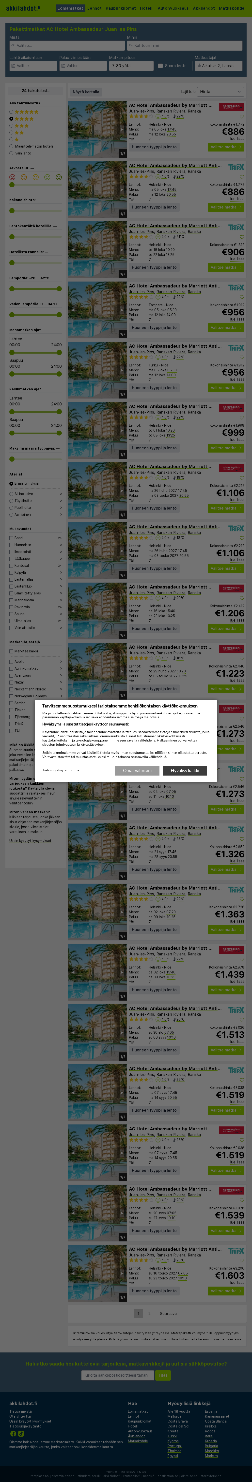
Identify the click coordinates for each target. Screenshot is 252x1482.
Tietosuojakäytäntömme (60, 770)
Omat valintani (137, 770)
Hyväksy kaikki (185, 770)
